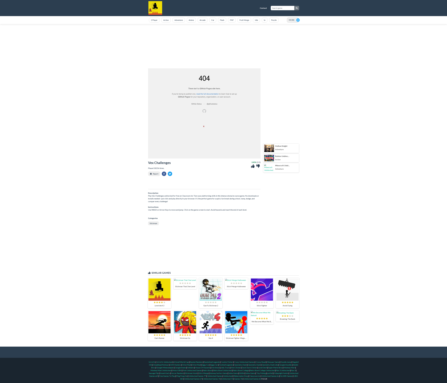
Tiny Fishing (261, 373)
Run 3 (293, 370)
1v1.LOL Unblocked (164, 362)
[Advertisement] (216, 8)
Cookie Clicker (227, 362)
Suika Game (233, 373)
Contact (263, 8)
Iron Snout (215, 367)
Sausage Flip (154, 373)
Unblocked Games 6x (270, 376)
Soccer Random (177, 373)
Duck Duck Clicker (249, 367)
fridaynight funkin (281, 373)
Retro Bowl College (241, 370)
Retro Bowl (207, 370)
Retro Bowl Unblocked (222, 370)
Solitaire (190, 367)
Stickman (153, 223)
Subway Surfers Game (219, 373)
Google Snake (180, 367)
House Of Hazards (202, 367)
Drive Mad (186, 365)
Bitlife (242, 373)
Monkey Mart (289, 367)
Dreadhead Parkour (161, 365)
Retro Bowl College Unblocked (262, 370)
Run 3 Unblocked (283, 370)
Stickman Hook (191, 373)
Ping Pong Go (182, 376)
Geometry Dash (240, 365)
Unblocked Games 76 (211, 379)
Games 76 (238, 379)
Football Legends (226, 365)
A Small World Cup (181, 362)
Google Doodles (285, 365)
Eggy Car (206, 365)
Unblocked (228, 376)
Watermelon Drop (241, 376)
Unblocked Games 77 (197, 376)
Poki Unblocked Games (192, 370)
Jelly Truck (225, 367)
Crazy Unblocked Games (244, 362)
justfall (270, 373)
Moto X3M (177, 370)
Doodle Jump (286, 362)
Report (155, 174)
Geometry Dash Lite (270, 365)
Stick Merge (204, 373)
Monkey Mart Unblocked (161, 370)
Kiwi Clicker (236, 367)
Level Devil (262, 367)
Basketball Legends (212, 362)
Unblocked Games (214, 376)
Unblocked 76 (227, 379)
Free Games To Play (167, 376)
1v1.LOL (152, 362)
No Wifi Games (286, 376)
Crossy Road (261, 362)
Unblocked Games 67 (193, 379)
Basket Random (196, 362)
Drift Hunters (175, 365)
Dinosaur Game (273, 362)
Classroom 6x (254, 376)
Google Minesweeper (165, 367)
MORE (291, 20)
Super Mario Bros (275, 367)
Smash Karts (165, 373)
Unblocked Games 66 (252, 379)
